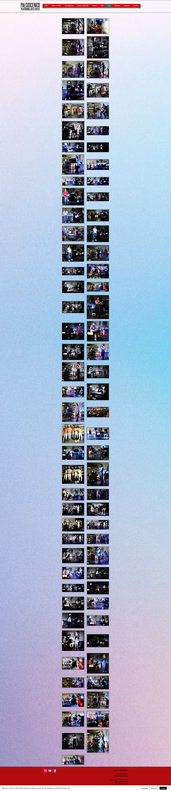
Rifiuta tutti (154, 788)
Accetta (163, 788)
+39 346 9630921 (122, 774)
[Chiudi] (169, 788)
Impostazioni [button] (144, 788)
